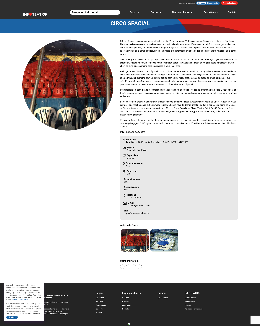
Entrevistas (126, 305)
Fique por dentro (180, 12)
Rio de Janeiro (212, 3)
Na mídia (125, 309)
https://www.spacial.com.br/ (137, 213)
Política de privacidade (194, 309)
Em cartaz (100, 298)
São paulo (201, 3)
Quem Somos (211, 12)
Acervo (99, 313)
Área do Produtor (229, 3)
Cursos (154, 12)
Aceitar (12, 317)
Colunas (125, 298)
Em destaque (163, 298)
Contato (232, 12)
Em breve (99, 309)
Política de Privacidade (20, 300)
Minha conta (190, 302)
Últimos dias (101, 305)
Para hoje (99, 302)
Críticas (125, 302)
